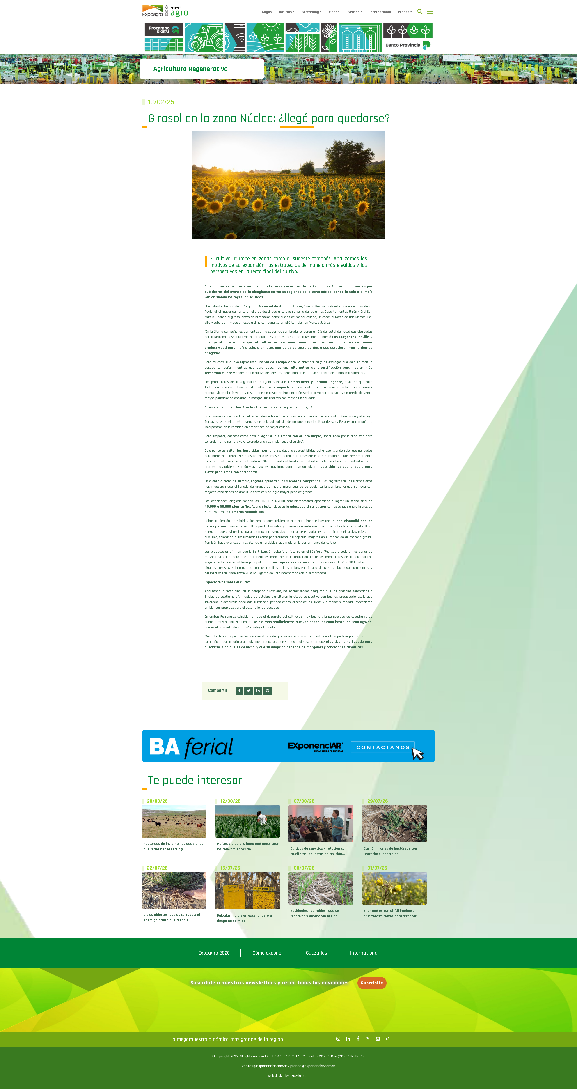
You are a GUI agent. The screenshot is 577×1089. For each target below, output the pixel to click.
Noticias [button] (285, 12)
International (380, 12)
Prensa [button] (403, 12)
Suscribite (372, 983)
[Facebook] (338, 1038)
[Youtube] (377, 1038)
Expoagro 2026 (214, 953)
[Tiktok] (387, 1038)
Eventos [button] (353, 12)
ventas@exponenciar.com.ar (265, 1065)
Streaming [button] (310, 12)
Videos (334, 12)
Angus (267, 12)
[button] (239, 691)
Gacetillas (316, 953)
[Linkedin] (348, 1038)
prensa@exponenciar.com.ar (312, 1065)
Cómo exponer (267, 953)
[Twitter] (367, 1038)
